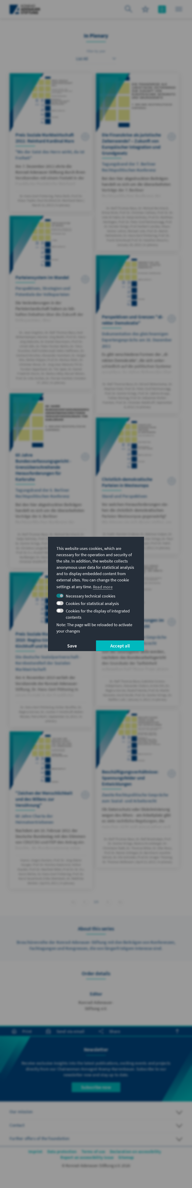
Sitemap (126, 1157)
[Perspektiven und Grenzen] (137, 334)
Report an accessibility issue (87, 1157)
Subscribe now (96, 1087)
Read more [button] (103, 586)
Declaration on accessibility (135, 1151)
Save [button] (72, 646)
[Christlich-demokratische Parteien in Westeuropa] (137, 486)
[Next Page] (107, 901)
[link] (84, 901)
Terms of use (93, 1151)
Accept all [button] (120, 646)
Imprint (35, 1151)
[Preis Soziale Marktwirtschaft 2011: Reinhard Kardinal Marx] (51, 142)
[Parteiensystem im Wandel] (51, 302)
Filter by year (96, 51)
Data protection (62, 1151)
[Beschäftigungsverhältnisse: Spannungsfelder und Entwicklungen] (137, 789)
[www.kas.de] (25, 9)
